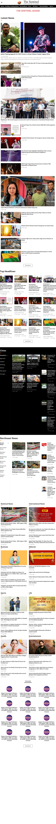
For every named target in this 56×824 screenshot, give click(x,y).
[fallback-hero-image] (28, 103)
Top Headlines (23, 6)
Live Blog (7, 6)
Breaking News (15, 6)
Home (2, 6)
